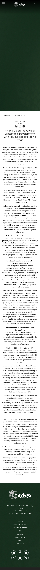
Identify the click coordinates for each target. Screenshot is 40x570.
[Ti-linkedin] (13, 552)
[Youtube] (20, 558)
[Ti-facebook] (20, 552)
